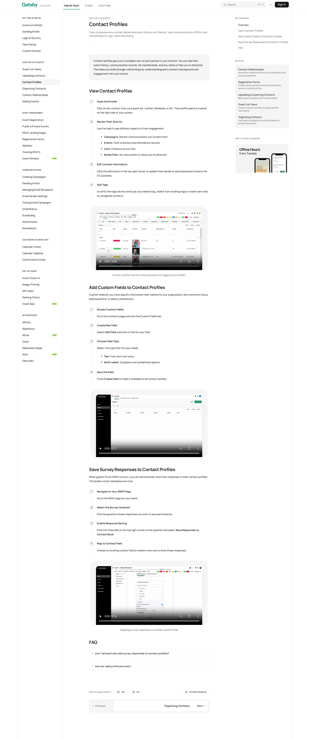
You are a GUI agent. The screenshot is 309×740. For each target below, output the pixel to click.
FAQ (240, 47)
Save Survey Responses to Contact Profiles (263, 42)
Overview (243, 25)
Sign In (282, 4)
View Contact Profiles (250, 30)
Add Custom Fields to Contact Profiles (260, 36)
